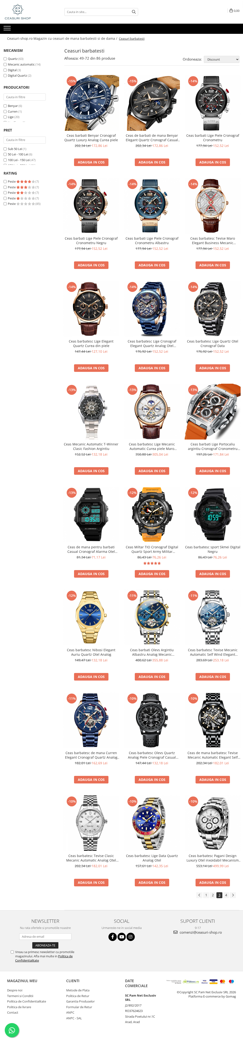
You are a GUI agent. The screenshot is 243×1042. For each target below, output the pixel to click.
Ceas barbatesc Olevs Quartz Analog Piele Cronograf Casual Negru (152, 755)
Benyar (13, 106)
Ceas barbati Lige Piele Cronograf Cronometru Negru (91, 240)
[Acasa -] (27, 12)
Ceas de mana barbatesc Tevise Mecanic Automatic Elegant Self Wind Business (212, 755)
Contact (12, 1012)
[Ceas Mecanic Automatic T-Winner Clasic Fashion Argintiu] (91, 412)
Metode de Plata (77, 990)
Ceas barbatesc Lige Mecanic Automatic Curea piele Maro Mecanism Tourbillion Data (152, 446)
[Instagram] (130, 937)
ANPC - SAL (74, 1018)
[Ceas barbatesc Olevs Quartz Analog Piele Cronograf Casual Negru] (152, 720)
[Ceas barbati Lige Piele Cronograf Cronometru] (213, 103)
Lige (11, 117)
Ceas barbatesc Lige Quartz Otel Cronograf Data (212, 343)
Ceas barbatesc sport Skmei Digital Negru (212, 549)
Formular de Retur (79, 1007)
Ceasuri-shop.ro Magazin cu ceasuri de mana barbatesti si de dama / (62, 38)
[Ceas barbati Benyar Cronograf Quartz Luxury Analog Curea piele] (91, 103)
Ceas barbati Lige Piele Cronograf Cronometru (212, 137)
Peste (12, 181)
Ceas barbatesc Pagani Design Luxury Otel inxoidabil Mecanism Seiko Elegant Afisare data (213, 857)
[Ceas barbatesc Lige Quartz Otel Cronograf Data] (213, 309)
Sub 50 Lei (15, 149)
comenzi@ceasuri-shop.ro (200, 932)
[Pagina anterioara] (199, 895)
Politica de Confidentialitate (26, 1001)
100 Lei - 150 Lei (19, 160)
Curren (13, 111)
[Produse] (8, 29)
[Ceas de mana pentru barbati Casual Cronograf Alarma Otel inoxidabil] (91, 514)
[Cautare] (134, 12)
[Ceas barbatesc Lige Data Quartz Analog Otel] (152, 823)
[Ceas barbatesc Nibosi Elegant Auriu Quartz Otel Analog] (91, 617)
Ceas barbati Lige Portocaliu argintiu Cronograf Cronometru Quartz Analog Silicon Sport (213, 446)
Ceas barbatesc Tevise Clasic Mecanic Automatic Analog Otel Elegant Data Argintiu (91, 857)
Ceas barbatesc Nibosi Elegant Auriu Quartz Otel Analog (91, 652)
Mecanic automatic (21, 64)
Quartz (13, 59)
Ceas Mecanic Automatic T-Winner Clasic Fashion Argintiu (91, 446)
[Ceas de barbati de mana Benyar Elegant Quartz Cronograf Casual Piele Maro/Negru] (152, 103)
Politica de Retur (77, 996)
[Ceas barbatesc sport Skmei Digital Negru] (213, 514)
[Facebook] (112, 937)
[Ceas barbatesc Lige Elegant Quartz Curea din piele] (91, 309)
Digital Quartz (17, 75)
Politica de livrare (19, 1007)
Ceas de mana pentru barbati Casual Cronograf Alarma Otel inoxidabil (91, 549)
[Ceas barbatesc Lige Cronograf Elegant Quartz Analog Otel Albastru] (152, 309)
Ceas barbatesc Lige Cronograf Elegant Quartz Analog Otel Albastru (152, 343)
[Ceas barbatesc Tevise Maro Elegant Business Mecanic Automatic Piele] (213, 206)
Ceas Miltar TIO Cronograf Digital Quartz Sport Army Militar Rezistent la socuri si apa (152, 549)
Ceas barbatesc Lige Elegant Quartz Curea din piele (91, 343)
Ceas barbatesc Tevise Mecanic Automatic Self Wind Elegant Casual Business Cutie (213, 652)
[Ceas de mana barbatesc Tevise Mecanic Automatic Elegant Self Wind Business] (213, 720)
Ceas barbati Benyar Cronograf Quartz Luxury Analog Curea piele (91, 137)
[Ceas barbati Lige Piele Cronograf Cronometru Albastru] (152, 206)
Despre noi (14, 990)
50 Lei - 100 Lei (18, 154)
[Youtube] (121, 937)
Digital (12, 70)
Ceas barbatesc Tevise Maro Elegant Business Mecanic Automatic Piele (212, 240)
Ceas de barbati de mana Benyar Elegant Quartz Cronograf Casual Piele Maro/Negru (152, 137)
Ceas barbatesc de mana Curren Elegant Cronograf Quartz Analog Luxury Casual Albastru (91, 755)
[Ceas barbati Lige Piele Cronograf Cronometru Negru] (91, 206)
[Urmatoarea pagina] (233, 895)
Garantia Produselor (80, 1001)
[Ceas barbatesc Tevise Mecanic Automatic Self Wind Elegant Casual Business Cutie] (213, 617)
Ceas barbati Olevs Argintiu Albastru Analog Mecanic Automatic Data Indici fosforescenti (152, 652)
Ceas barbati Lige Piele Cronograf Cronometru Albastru (152, 240)
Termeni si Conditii (20, 996)
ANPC (70, 1012)
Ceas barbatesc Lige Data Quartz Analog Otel (152, 857)
